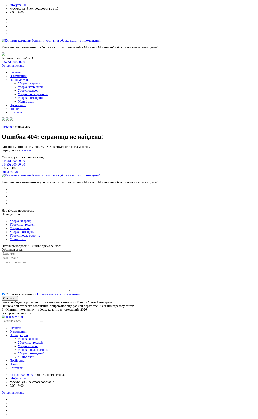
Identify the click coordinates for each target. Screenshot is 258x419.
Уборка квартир (29, 83)
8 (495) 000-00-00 (13, 62)
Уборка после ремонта (33, 94)
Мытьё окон (26, 101)
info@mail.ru (18, 5)
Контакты (16, 112)
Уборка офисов (28, 90)
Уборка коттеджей (30, 87)
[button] (41, 321)
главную (26, 150)
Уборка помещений (31, 98)
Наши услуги (19, 79)
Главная (15, 72)
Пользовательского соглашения (58, 294)
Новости (16, 108)
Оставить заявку (13, 65)
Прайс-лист (18, 105)
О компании (18, 76)
